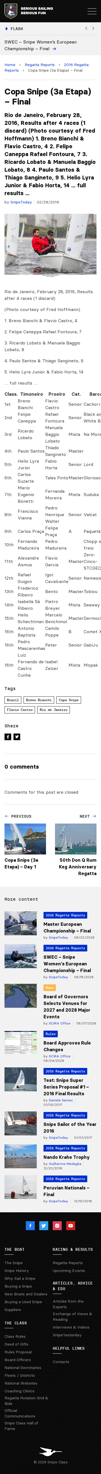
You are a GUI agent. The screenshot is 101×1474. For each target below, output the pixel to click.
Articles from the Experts (68, 1304)
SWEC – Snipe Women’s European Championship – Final (67, 963)
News (50, 987)
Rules (51, 1034)
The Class (15, 1322)
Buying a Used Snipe (23, 1301)
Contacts (61, 1361)
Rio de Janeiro (53, 710)
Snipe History (16, 1270)
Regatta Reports (40, 64)
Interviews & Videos (71, 1327)
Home (9, 64)
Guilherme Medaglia (64, 1164)
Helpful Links (69, 1348)
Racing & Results (73, 1249)
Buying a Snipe (18, 1286)
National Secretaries (22, 1367)
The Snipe (13, 1262)
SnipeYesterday (67, 1334)
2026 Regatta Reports (65, 915)
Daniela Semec (60, 1100)
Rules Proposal (18, 1351)
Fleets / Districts (19, 1375)
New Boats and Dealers (25, 1293)
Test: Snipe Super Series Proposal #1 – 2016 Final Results (66, 1086)
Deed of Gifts (16, 1344)
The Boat (14, 1249)
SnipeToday (21, 202)
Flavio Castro (20, 710)
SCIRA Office (59, 1023)
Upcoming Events (69, 1270)
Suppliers (12, 1309)
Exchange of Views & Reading (72, 1316)
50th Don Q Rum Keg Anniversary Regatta (78, 866)
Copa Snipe (69, 700)
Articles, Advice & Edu (73, 1286)
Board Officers (17, 1359)
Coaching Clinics (19, 1390)
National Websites (20, 1383)
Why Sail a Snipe (19, 1278)
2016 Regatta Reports (65, 1071)
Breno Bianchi (39, 700)
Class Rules (15, 1336)
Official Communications (19, 1413)
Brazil (13, 700)
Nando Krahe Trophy (66, 1157)
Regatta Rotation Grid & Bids (26, 1400)
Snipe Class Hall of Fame (21, 1425)
